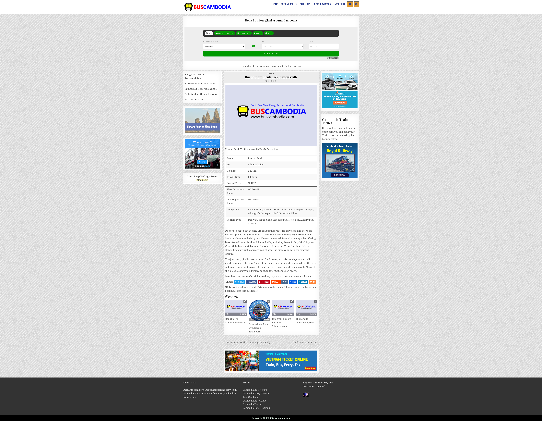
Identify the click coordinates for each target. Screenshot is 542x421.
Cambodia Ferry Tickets (256, 393)
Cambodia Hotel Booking (256, 408)
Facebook (252, 282)
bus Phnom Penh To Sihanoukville (257, 287)
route (271, 73)
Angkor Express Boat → (306, 342)
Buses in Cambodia (322, 4)
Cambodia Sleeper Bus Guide (201, 89)
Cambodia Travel (252, 404)
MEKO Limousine (194, 99)
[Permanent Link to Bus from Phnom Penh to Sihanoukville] (283, 308)
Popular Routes (289, 4)
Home (275, 4)
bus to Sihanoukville (288, 287)
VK (286, 282)
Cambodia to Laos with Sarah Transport (258, 328)
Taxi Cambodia (251, 397)
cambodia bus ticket (246, 291)
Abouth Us (340, 4)
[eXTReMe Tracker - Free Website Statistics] (306, 396)
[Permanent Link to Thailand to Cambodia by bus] (306, 308)
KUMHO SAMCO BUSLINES (200, 83)
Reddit (276, 282)
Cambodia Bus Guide (254, 401)
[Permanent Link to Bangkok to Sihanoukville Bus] (236, 308)
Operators (305, 4)
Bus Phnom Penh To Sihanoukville (271, 77)
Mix (314, 282)
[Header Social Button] (350, 4)
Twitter (240, 282)
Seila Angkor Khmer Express (201, 94)
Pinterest (265, 282)
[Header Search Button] (356, 4)
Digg (294, 282)
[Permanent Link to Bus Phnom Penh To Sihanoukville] (271, 115)
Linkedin (304, 282)
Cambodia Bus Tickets (255, 390)
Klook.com (202, 180)
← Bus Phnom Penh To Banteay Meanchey (247, 342)
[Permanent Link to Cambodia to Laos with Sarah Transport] (259, 310)
